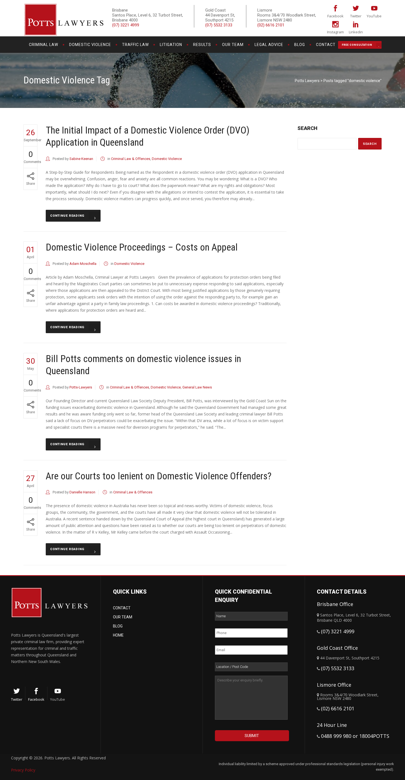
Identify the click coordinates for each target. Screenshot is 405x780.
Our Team (122, 617)
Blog (118, 626)
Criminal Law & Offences (130, 159)
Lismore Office (334, 684)
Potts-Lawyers (80, 387)
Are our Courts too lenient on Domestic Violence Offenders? (158, 476)
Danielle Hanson (82, 492)
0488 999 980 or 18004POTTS (355, 736)
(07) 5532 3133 (218, 25)
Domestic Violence (167, 159)
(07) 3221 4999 (125, 25)
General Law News (197, 387)
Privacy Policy (23, 770)
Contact (122, 608)
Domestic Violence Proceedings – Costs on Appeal (142, 247)
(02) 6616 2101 (270, 25)
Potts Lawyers (307, 81)
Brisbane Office (335, 604)
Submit (252, 735)
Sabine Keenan (81, 159)
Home (118, 635)
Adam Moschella (82, 264)
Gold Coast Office (337, 648)
